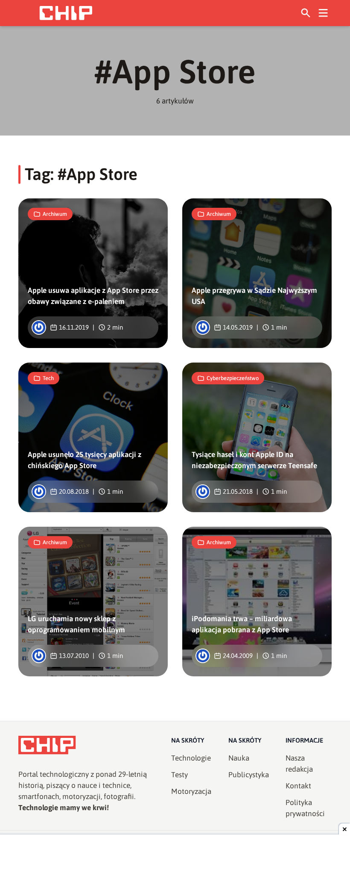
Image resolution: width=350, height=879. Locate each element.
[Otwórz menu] (323, 13)
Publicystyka (248, 774)
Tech (48, 378)
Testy (179, 774)
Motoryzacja (191, 791)
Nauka (238, 758)
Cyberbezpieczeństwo (233, 378)
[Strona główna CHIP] (65, 13)
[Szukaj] (305, 13)
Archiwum (55, 214)
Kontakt (298, 786)
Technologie (191, 758)
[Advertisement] (175, 857)
